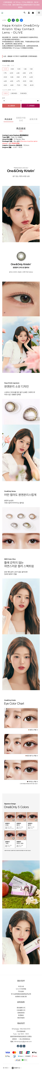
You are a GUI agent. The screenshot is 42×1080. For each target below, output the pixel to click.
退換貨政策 (21, 1013)
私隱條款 (21, 1015)
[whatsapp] (17, 20)
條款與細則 (21, 1018)
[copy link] (21, 20)
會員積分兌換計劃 (21, 996)
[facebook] (13, 20)
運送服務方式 (21, 1008)
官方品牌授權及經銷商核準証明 (21, 994)
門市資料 (21, 991)
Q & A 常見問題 (21, 989)
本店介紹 (21, 986)
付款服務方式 (21, 1010)
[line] (9, 20)
